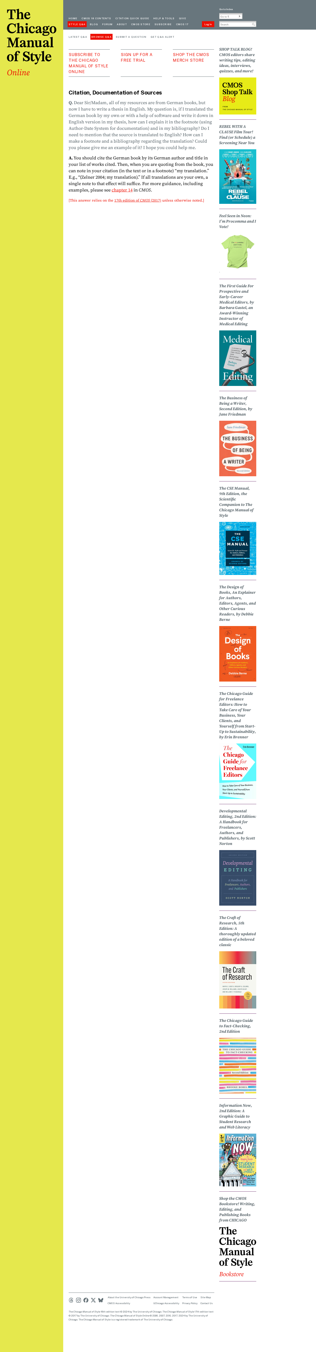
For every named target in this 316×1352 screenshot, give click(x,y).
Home (73, 18)
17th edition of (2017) (137, 200)
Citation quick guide (132, 18)
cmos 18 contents (96, 18)
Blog (94, 24)
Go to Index (226, 9)
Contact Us (206, 1303)
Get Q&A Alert (162, 36)
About (122, 24)
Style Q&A (77, 24)
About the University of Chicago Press (129, 1297)
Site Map (205, 1297)
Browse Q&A (101, 36)
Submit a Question (131, 36)
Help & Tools (164, 18)
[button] (239, 16)
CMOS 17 (182, 24)
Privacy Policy (190, 1303)
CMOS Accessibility (119, 1303)
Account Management (165, 1297)
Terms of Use (189, 1297)
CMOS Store (140, 24)
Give (182, 18)
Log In (208, 24)
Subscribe (163, 24)
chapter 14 (122, 190)
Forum (107, 24)
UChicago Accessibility (166, 1303)
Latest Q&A (78, 36)
